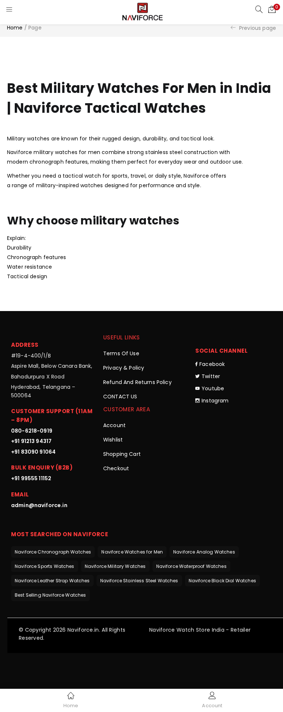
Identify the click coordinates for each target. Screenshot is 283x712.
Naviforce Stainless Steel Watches (139, 580)
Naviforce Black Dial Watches (222, 580)
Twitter (211, 376)
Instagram (215, 400)
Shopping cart (122, 454)
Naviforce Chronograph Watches (53, 552)
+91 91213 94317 (31, 441)
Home (15, 27)
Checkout (116, 468)
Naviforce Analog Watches (204, 552)
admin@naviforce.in (39, 505)
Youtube (213, 388)
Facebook (212, 364)
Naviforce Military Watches (115, 566)
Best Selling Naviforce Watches (50, 595)
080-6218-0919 (31, 430)
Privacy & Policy (123, 367)
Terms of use (121, 353)
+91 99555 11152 (31, 478)
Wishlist (113, 439)
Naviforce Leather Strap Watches (52, 580)
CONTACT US (120, 396)
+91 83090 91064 (33, 452)
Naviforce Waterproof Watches (191, 566)
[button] (271, 9)
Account (114, 425)
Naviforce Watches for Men (132, 552)
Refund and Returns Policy (137, 382)
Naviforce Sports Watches (44, 566)
